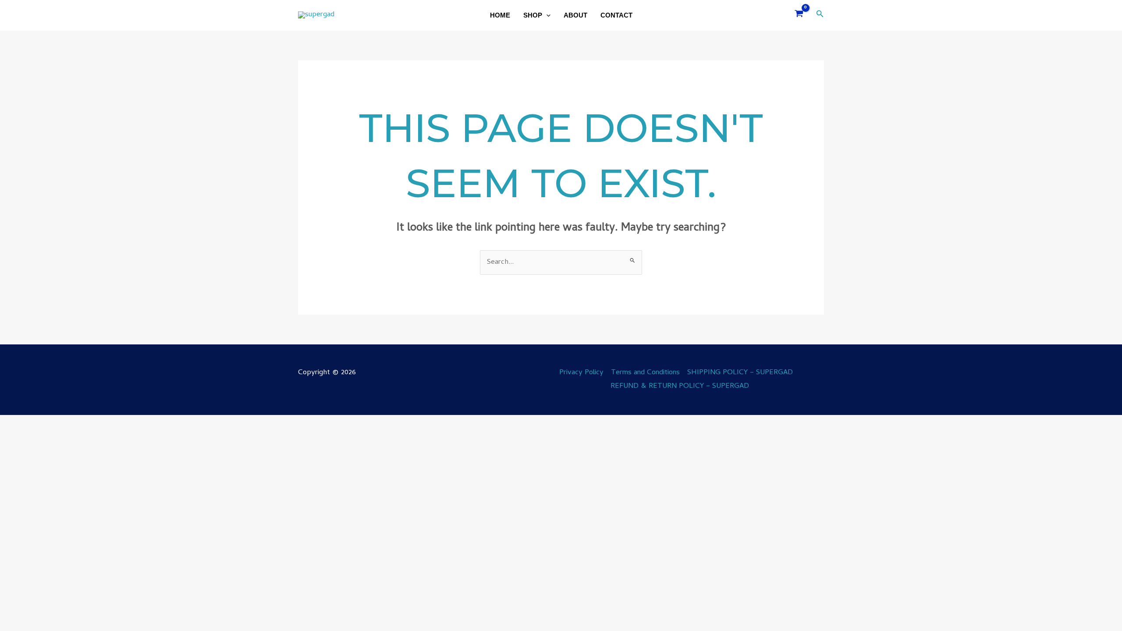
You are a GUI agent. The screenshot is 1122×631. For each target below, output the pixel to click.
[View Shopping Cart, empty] (799, 15)
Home (500, 15)
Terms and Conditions (645, 373)
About (575, 15)
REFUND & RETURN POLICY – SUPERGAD (680, 386)
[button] (546, 15)
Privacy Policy (581, 373)
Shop (532, 15)
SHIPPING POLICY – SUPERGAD (740, 373)
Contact (616, 15)
